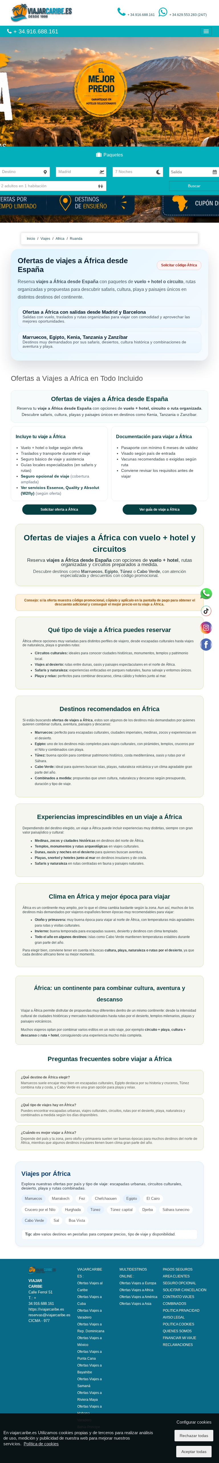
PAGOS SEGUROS (177, 1269)
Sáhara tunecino (176, 1210)
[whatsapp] (205, 594)
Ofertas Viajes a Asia (135, 1304)
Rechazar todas (194, 1435)
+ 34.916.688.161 (35, 31)
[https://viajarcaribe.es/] (42, 13)
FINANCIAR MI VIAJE (179, 1338)
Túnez (95, 1210)
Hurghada (73, 1210)
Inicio (31, 239)
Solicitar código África (179, 265)
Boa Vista (77, 1220)
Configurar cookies (194, 1422)
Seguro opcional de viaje (45, 476)
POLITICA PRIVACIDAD (181, 1311)
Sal (56, 1220)
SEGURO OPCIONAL (179, 1283)
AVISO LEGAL (174, 1317)
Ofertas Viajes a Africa (136, 1290)
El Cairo (153, 1198)
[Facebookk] (205, 644)
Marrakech (60, 1198)
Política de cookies (41, 1443)
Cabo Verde (34, 1220)
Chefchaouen (106, 1198)
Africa (60, 239)
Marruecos (33, 1198)
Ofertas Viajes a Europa (137, 1283)
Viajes (45, 239)
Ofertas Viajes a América (138, 1297)
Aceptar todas (193, 1451)
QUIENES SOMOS (177, 1331)
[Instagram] (205, 627)
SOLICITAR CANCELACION (184, 1290)
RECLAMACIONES (178, 1345)
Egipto (131, 1198)
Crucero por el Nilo (40, 1210)
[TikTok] (205, 611)
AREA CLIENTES (176, 1276)
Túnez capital (121, 1210)
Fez (82, 1198)
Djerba (147, 1210)
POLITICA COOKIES (178, 1324)
